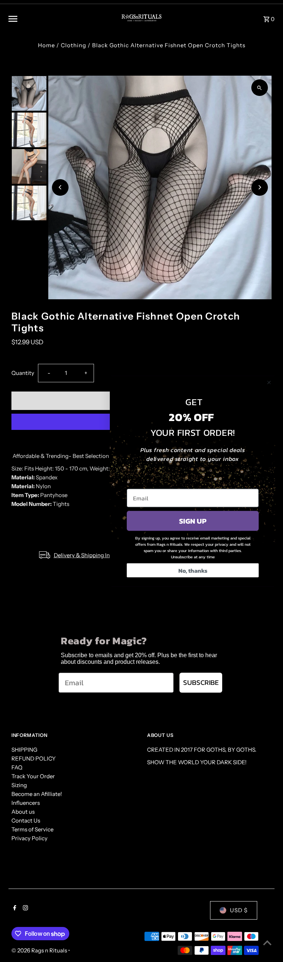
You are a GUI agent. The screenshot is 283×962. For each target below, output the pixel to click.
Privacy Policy (29, 838)
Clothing (73, 45)
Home (46, 45)
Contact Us (25, 820)
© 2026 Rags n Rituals (39, 950)
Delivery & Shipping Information (95, 555)
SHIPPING (24, 749)
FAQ (16, 767)
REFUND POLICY (33, 758)
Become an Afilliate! (36, 793)
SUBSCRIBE (201, 682)
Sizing (19, 785)
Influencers (25, 802)
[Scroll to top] (267, 942)
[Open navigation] (58, 19)
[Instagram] (24, 908)
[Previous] (60, 187)
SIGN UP (192, 520)
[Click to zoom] (259, 87)
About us (23, 811)
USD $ (239, 910)
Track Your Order (33, 776)
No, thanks (192, 570)
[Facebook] (13, 908)
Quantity (22, 372)
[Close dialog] (269, 382)
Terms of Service (32, 829)
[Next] (259, 187)
